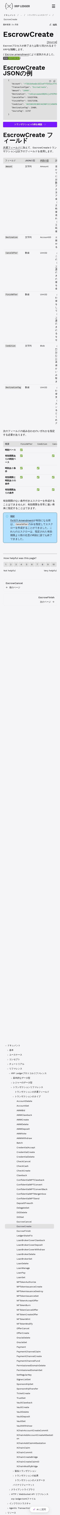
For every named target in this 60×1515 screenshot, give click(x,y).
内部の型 (44, 160)
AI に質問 (41, 1509)
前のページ (14, 587)
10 (54, 564)
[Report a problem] (50, 81)
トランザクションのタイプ (37, 15)
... (21, 15)
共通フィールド (11, 147)
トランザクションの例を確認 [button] (28, 124)
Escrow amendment (17, 54)
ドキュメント (10, 15)
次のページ (45, 602)
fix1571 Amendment (21, 520)
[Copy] (54, 81)
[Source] (52, 42)
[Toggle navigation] (53, 6)
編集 (55, 24)
